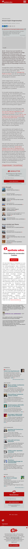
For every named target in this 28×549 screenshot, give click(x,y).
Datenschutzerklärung (15, 299)
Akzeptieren (14, 259)
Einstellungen (22, 301)
